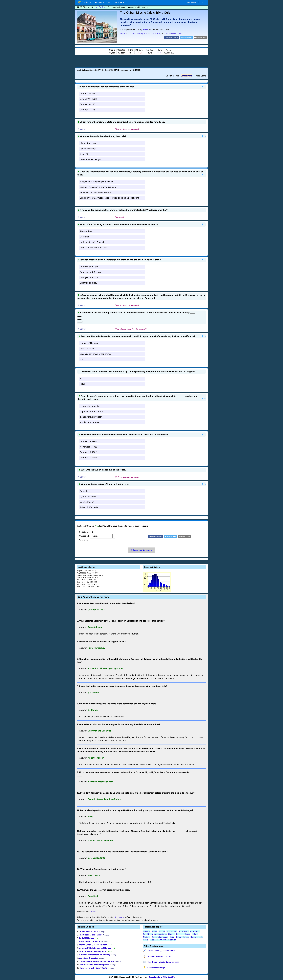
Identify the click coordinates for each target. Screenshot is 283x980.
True (82, 378)
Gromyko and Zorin (89, 277)
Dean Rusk (85, 491)
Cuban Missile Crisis (88, 931)
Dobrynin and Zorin (89, 266)
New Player (191, 2)
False (82, 384)
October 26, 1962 (88, 452)
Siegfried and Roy (88, 283)
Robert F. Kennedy (89, 507)
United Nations (87, 348)
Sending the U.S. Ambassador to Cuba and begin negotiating (109, 198)
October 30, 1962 (88, 457)
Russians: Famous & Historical (163, 940)
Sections (98, 2)
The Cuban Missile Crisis (90, 935)
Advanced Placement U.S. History (94, 955)
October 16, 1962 (88, 104)
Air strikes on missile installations (96, 192)
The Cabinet (86, 231)
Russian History (183, 934)
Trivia (108, 2)
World (154, 931)
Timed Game (200, 76)
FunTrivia (156, 968)
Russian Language (160, 937)
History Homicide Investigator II (94, 965)
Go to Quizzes (159, 956)
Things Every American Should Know (97, 961)
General (146, 931)
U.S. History (171, 931)
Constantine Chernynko (91, 159)
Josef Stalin (85, 154)
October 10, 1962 (88, 99)
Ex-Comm (84, 236)
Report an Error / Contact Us (162, 977)
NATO (82, 359)
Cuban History (182, 937)
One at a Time (172, 76)
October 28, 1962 (88, 441)
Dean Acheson (87, 502)
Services (118, 2)
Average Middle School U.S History (95, 948)
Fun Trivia (86, 2)
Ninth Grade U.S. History (90, 941)
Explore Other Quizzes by (161, 951)
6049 (159, 53)
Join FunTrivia (101, 7)
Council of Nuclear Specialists (94, 247)
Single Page (186, 76)
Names (171, 934)
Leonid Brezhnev (88, 148)
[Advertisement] (141, 61)
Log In (203, 2)
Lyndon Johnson (88, 496)
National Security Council (92, 242)
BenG (145, 29)
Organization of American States (95, 354)
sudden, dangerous (89, 422)
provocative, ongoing (90, 406)
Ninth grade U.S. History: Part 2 (93, 951)
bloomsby (119, 917)
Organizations (160, 934)
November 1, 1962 (88, 447)
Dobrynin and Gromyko (91, 272)
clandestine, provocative (92, 417)
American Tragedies (88, 958)
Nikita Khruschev (88, 143)
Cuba (172, 937)
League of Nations (89, 343)
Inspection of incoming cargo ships (96, 181)
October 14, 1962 (88, 109)
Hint (204, 86)
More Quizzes (163, 962)
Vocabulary (184, 931)
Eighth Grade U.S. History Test (93, 945)
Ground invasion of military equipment (98, 187)
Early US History (86, 938)
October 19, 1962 (88, 93)
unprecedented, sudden (91, 411)
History (162, 931)
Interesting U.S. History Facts (93, 968)
